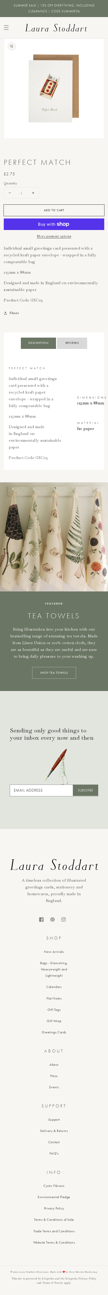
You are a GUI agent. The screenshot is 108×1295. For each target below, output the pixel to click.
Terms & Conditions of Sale (54, 1219)
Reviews (72, 343)
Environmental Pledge (54, 1197)
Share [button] (14, 313)
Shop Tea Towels (54, 673)
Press (54, 1076)
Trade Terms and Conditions (54, 1231)
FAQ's (54, 1153)
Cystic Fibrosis (54, 1185)
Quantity (10, 183)
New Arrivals (54, 951)
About (54, 1064)
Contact (54, 1142)
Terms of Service (52, 1282)
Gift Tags (54, 1009)
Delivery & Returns (54, 1130)
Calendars (54, 986)
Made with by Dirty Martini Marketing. (74, 1272)
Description (38, 343)
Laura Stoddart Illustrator (33, 1272)
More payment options (54, 236)
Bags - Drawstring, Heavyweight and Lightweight (54, 969)
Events (54, 1087)
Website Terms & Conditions (54, 1242)
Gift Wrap (54, 1021)
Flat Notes (54, 998)
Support (54, 1119)
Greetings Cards (54, 1032)
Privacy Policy (54, 1208)
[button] (6, 27)
